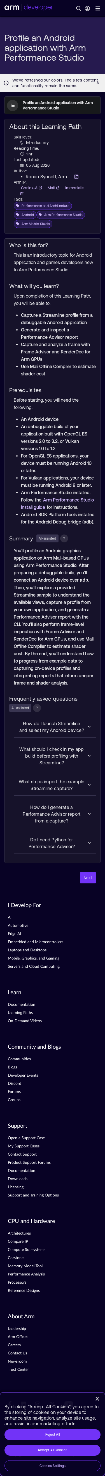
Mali (52, 188)
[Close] (97, 1399)
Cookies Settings (52, 1466)
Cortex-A (30, 188)
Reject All (52, 1435)
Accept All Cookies (52, 1450)
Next (88, 878)
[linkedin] (75, 176)
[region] (52, 1434)
